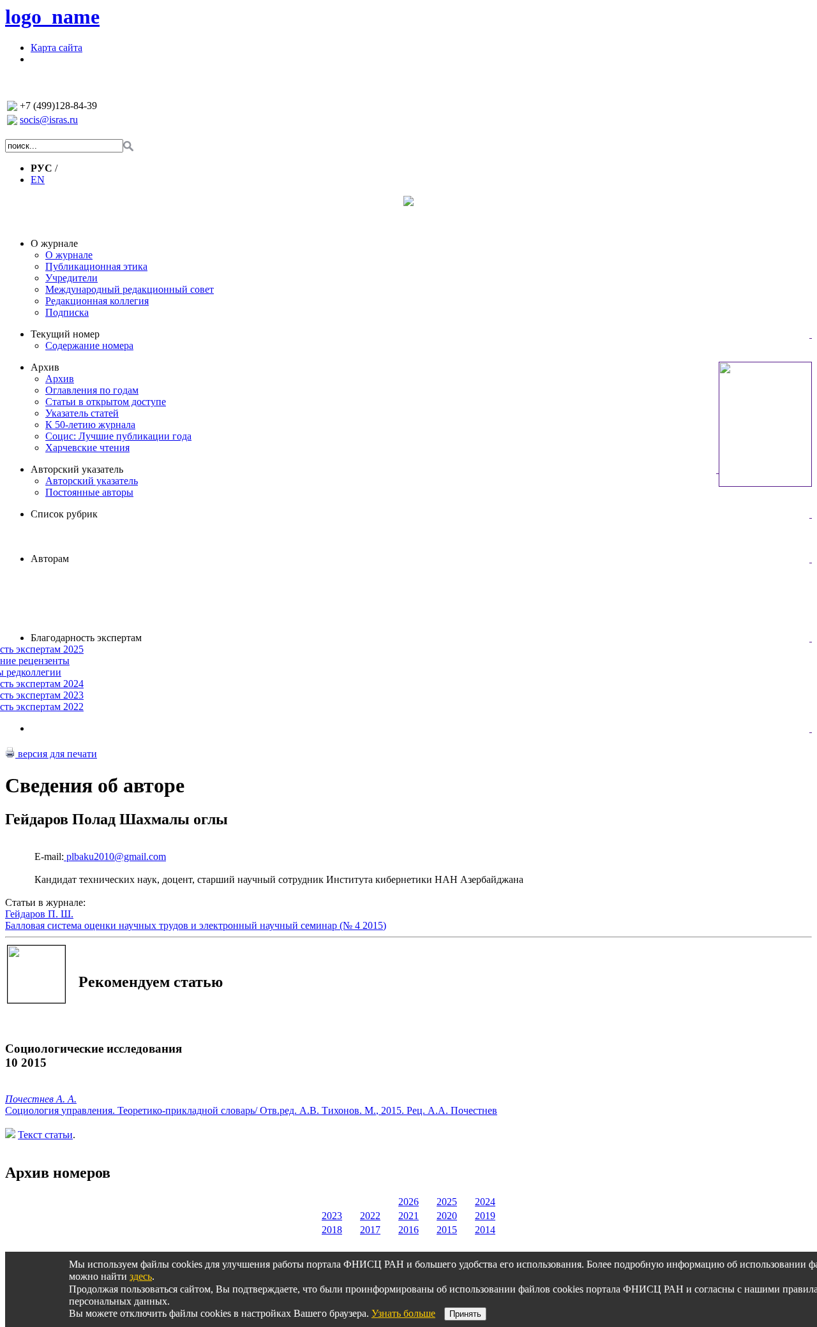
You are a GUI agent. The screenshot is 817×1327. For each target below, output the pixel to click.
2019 (485, 1215)
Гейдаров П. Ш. (39, 913)
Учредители (71, 277)
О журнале (54, 243)
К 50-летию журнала (90, 424)
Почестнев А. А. (41, 1098)
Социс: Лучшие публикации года (118, 436)
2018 (332, 1229)
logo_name (52, 16)
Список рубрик (64, 513)
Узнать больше (403, 1313)
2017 (370, 1229)
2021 (408, 1215)
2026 (408, 1201)
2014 (485, 1229)
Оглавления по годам (92, 390)
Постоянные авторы (89, 492)
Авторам (50, 558)
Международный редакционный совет (129, 289)
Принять (465, 1314)
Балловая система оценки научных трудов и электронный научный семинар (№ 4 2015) (195, 925)
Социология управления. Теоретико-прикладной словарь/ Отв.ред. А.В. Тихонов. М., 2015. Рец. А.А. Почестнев (251, 1110)
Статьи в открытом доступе (105, 401)
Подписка (67, 312)
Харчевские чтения (87, 447)
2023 (332, 1215)
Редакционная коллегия (97, 300)
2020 (447, 1215)
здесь (141, 1276)
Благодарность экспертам (86, 637)
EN (38, 179)
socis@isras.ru (49, 119)
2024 (485, 1201)
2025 (447, 1201)
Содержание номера (89, 345)
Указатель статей (82, 413)
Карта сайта (56, 47)
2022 (370, 1215)
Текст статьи (45, 1134)
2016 (408, 1229)
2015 (447, 1229)
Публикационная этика (96, 266)
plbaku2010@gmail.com (115, 856)
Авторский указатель (77, 469)
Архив (45, 367)
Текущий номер (65, 334)
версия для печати (56, 753)
